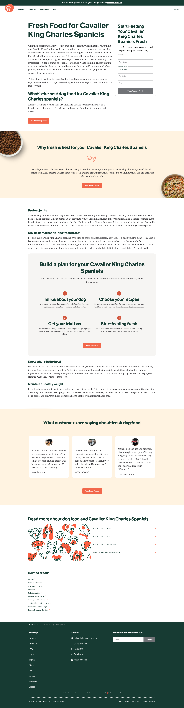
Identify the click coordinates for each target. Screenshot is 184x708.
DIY (30, 670)
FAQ (55, 10)
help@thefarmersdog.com (85, 638)
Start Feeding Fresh (39, 121)
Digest (31, 665)
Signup (32, 660)
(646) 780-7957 (81, 643)
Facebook (78, 654)
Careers (32, 676)
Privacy (120, 701)
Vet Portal (33, 681)
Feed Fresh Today (92, 185)
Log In (176, 10)
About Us (32, 10)
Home (31, 624)
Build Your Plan (92, 346)
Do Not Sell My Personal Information (143, 701)
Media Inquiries (80, 660)
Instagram (78, 649)
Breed (39, 624)
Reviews (21, 10)
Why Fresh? (44, 10)
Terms (127, 701)
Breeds (32, 687)
